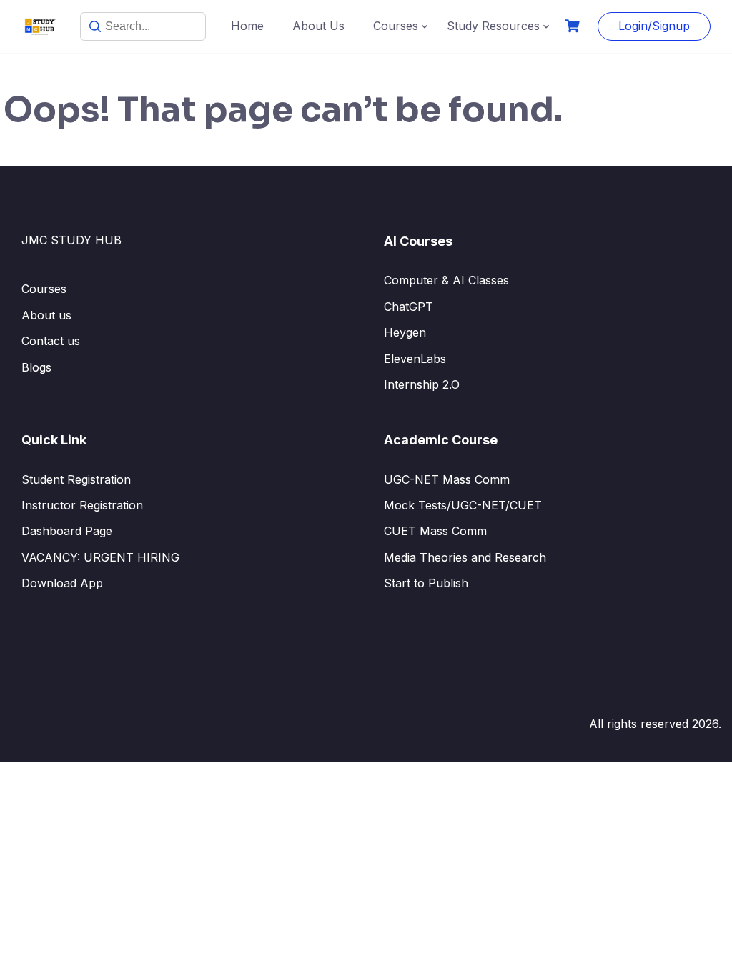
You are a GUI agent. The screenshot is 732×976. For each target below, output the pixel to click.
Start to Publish (426, 583)
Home (247, 26)
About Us (318, 26)
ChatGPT (408, 306)
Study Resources (493, 26)
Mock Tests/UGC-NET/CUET (463, 505)
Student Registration (76, 479)
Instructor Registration (82, 505)
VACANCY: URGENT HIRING (100, 557)
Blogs (36, 367)
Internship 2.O (422, 384)
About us (46, 315)
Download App (62, 583)
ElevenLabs (415, 359)
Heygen (405, 332)
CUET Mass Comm (435, 531)
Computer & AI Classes (446, 280)
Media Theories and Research (465, 557)
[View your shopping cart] (574, 26)
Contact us (50, 341)
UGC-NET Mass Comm (447, 479)
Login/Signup (654, 26)
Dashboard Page (66, 531)
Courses (395, 26)
